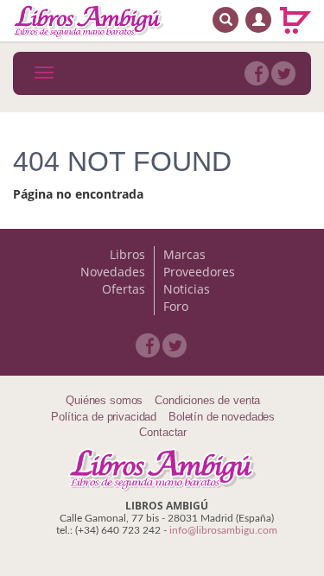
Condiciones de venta (207, 400)
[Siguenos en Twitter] (283, 73)
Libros (127, 254)
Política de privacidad (103, 416)
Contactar (163, 432)
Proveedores (199, 271)
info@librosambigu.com (223, 530)
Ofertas (123, 289)
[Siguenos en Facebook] (257, 73)
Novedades (112, 271)
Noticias (186, 289)
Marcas (184, 254)
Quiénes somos (104, 400)
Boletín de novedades (221, 416)
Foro (175, 306)
